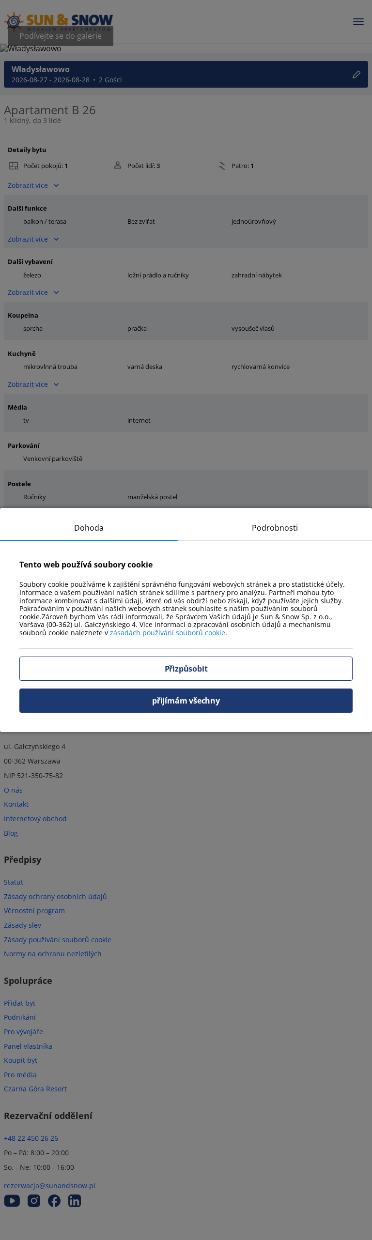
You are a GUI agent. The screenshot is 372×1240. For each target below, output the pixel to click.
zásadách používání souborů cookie (167, 632)
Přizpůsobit (186, 668)
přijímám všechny (186, 700)
